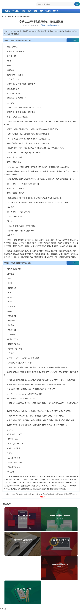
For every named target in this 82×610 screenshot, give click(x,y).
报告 (23, 11)
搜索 (77, 4)
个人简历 (15, 11)
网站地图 (3, 609)
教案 (35, 11)
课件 (41, 11)
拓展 (74, 40)
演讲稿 (7, 11)
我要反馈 (42, 497)
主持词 (55, 11)
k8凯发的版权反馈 (53, 25)
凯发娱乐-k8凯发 (3, 17)
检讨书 (48, 11)
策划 (29, 11)
